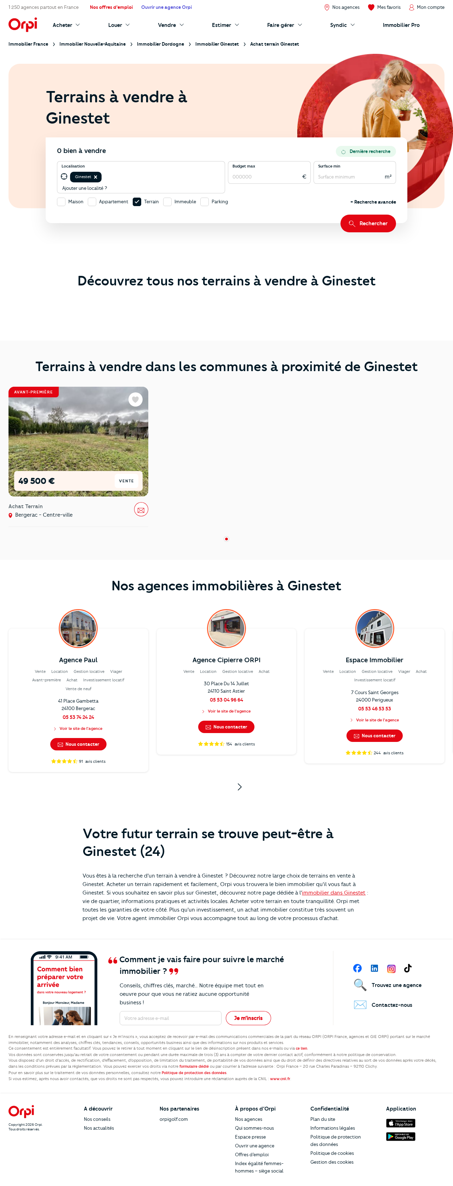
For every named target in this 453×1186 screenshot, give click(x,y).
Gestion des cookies (332, 1162)
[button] (95, 177)
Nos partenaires (179, 1109)
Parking (220, 201)
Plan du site (322, 1119)
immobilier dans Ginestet (334, 893)
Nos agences (248, 1119)
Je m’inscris (248, 1018)
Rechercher (374, 223)
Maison (76, 201)
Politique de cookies (332, 1153)
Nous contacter (81, 744)
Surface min (329, 166)
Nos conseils (97, 1119)
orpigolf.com (174, 1119)
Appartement (113, 201)
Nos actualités (99, 1128)
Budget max (244, 166)
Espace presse (250, 1137)
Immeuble (185, 201)
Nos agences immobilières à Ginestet (226, 586)
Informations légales (332, 1128)
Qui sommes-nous (254, 1128)
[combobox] (103, 177)
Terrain (151, 201)
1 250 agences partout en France (43, 7)
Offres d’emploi (252, 1154)
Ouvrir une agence (254, 1145)
